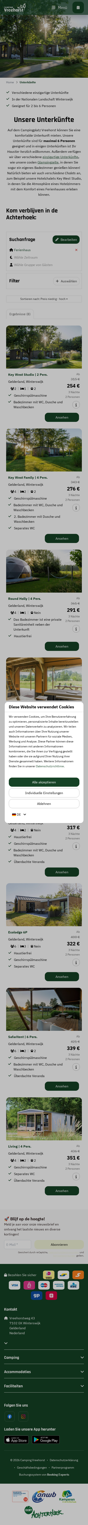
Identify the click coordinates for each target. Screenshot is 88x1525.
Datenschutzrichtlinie (50, 766)
